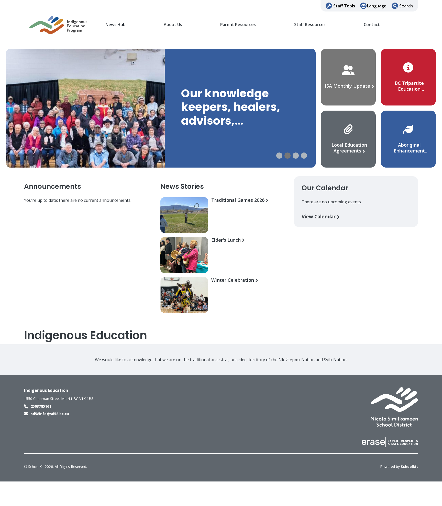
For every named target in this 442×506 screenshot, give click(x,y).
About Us (173, 24)
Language (376, 6)
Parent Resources (238, 24)
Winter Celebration (233, 280)
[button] (279, 155)
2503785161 (41, 406)
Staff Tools (344, 6)
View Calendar (319, 216)
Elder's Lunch (226, 240)
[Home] (58, 24)
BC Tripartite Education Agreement (409, 89)
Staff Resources (310, 24)
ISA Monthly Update (348, 86)
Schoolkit (409, 466)
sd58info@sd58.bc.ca (50, 413)
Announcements (52, 186)
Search (406, 6)
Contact (372, 24)
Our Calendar (325, 188)
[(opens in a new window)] (394, 406)
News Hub (115, 24)
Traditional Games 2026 (238, 200)
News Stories (182, 186)
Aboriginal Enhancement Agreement (409, 151)
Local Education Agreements (349, 148)
